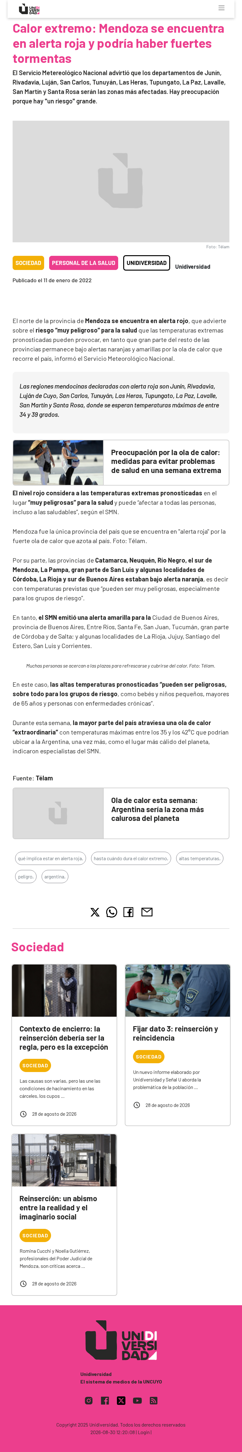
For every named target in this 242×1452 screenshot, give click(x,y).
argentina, (55, 876)
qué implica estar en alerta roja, (50, 858)
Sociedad (28, 262)
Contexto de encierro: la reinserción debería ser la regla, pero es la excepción (64, 1037)
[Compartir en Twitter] (95, 912)
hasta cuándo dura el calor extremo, (131, 858)
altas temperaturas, (200, 858)
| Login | (144, 1432)
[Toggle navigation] (221, 8)
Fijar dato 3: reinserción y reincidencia (175, 1033)
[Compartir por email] (147, 911)
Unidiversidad (147, 262)
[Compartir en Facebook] (130, 912)
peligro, (26, 876)
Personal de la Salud (83, 262)
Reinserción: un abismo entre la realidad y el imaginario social (58, 1207)
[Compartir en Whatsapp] (112, 912)
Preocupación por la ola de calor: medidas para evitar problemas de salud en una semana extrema (166, 461)
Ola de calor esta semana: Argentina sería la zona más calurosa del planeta (157, 809)
